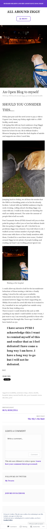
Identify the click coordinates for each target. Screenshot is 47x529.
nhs (25, 395)
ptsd (10, 398)
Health (36, 393)
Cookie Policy (8, 520)
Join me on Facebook (15, 493)
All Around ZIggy (19, 96)
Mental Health (37, 96)
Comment (34, 454)
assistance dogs (22, 393)
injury (11, 395)
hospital (5, 395)
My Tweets (9, 481)
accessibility (12, 393)
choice (30, 393)
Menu (25, 19)
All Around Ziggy (23, 12)
